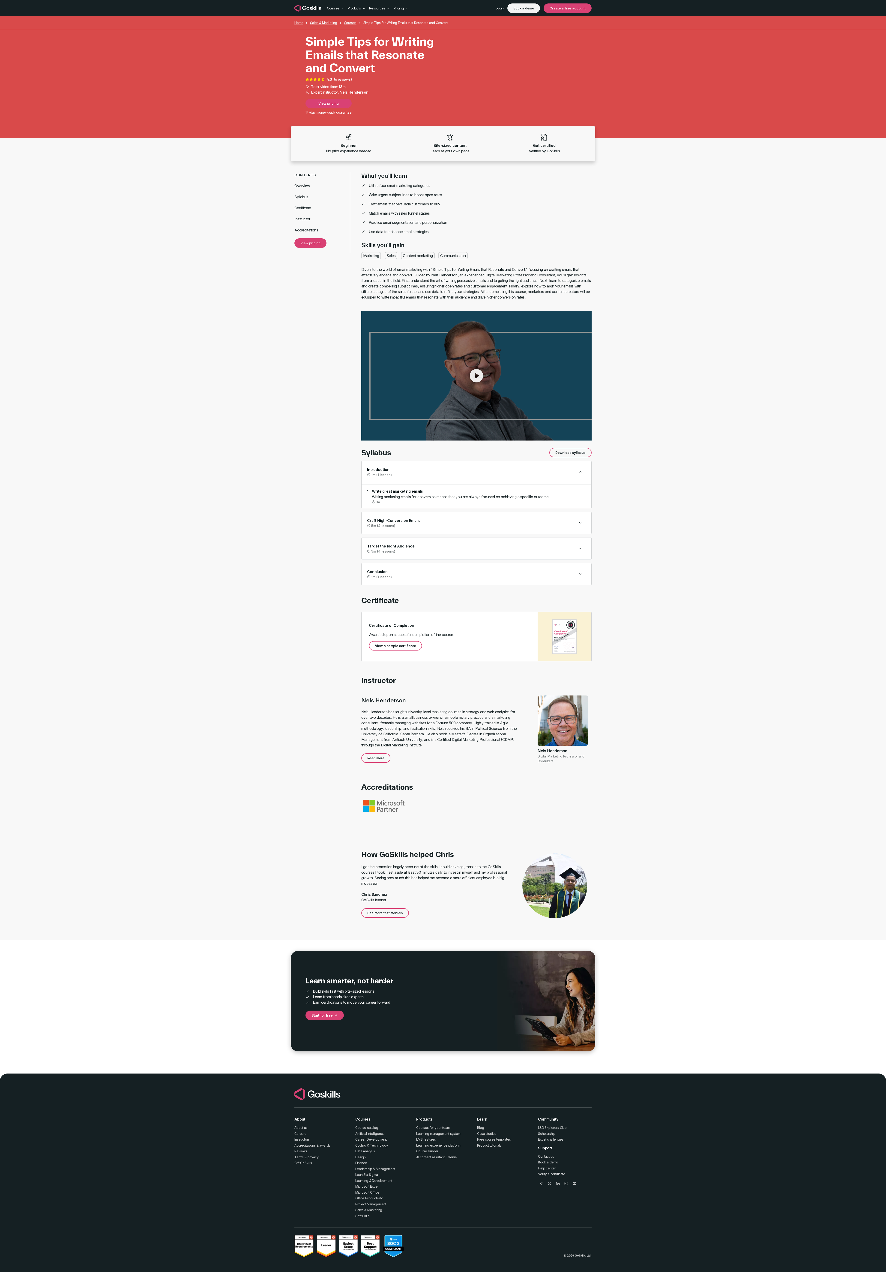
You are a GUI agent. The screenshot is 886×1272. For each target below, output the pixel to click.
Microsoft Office (367, 1192)
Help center (547, 1168)
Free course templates (494, 1139)
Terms (299, 1157)
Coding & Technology (371, 1145)
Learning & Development (373, 1181)
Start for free (322, 1015)
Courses (350, 23)
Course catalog (366, 1128)
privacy (313, 1157)
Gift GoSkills (303, 1163)
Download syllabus (570, 453)
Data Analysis (365, 1151)
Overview (302, 185)
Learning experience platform (438, 1145)
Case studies (486, 1134)
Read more (376, 758)
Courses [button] (333, 8)
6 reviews (343, 79)
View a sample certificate (395, 646)
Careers (300, 1134)
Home (298, 23)
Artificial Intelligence (370, 1134)
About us (301, 1128)
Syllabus (301, 197)
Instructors (302, 1139)
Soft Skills (362, 1216)
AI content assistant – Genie (436, 1157)
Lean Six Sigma (366, 1175)
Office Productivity (369, 1198)
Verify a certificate (551, 1174)
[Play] (476, 375)
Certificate (302, 208)
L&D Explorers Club (552, 1128)
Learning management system (438, 1134)
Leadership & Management (375, 1169)
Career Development (371, 1139)
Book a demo (523, 8)
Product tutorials (489, 1145)
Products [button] (355, 8)
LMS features (426, 1139)
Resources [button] (377, 8)
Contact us (546, 1156)
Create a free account (568, 8)
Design (360, 1157)
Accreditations (306, 230)
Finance (361, 1163)
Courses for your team (433, 1128)
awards (324, 1145)
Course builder (427, 1151)
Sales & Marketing (323, 23)
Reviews (300, 1151)
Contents (305, 175)
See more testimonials (385, 913)
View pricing (328, 103)
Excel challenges (550, 1139)
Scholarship (546, 1134)
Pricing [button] (399, 8)
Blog (480, 1128)
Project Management (370, 1204)
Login (500, 8)
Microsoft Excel (366, 1186)
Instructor (302, 219)
